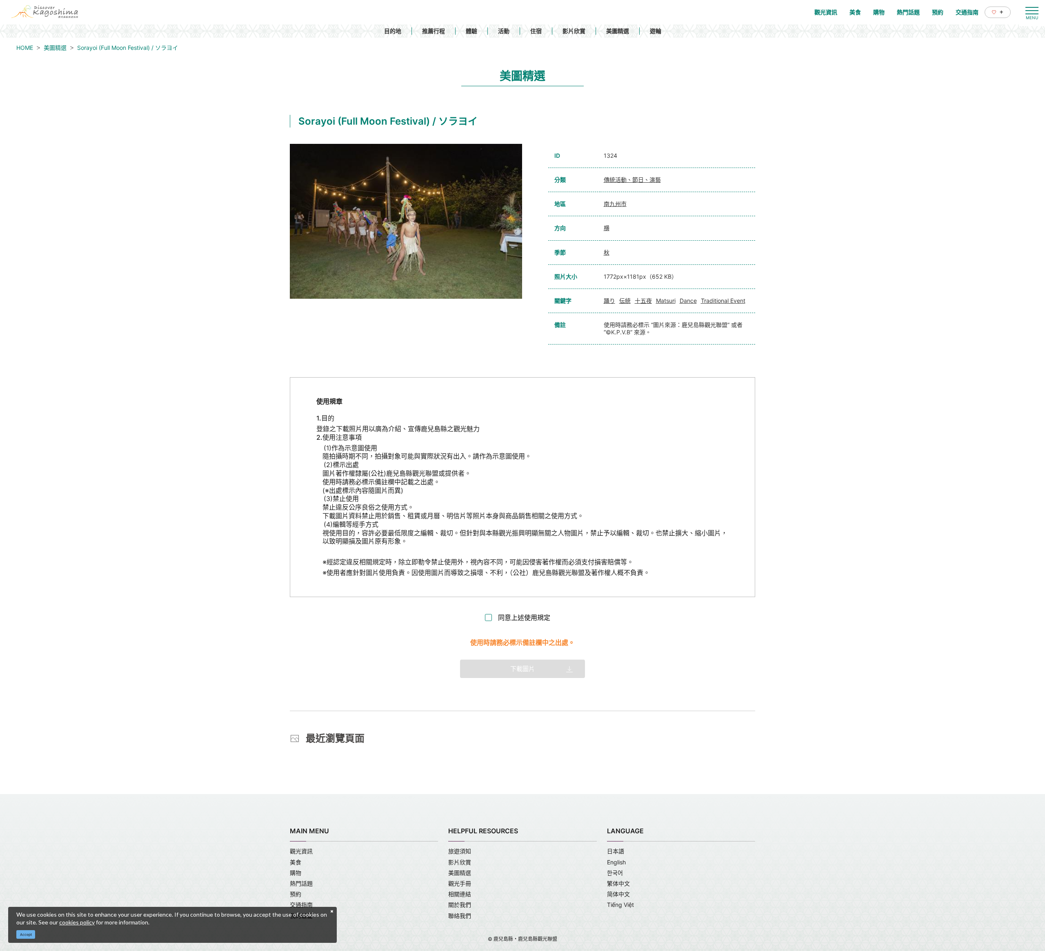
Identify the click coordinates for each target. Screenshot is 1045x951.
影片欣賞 (574, 30)
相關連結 (459, 894)
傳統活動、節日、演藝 (632, 179)
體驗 (471, 30)
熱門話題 (301, 883)
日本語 (615, 851)
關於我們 (459, 904)
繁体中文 (618, 883)
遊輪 (655, 30)
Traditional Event (723, 300)
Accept (26, 934)
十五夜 (643, 300)
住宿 (536, 30)
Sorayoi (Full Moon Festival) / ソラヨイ (127, 47)
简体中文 (618, 894)
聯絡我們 (459, 915)
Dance (688, 300)
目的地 (392, 30)
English (616, 862)
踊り (609, 300)
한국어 (615, 872)
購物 (295, 872)
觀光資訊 (301, 851)
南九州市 (615, 203)
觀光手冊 (459, 883)
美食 (295, 862)
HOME (24, 47)
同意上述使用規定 (524, 617)
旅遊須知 (459, 851)
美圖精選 (617, 30)
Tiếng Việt (620, 904)
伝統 (625, 300)
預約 (295, 894)
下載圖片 (522, 669)
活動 (503, 30)
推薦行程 (433, 30)
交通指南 (301, 904)
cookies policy (77, 922)
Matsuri (666, 300)
